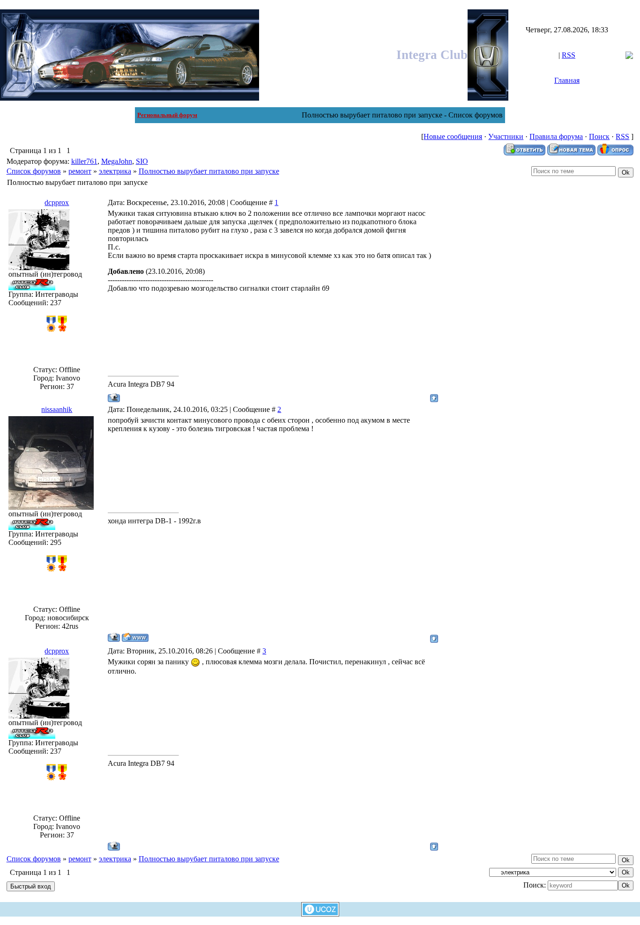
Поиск (599, 136)
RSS (568, 55)
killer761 (84, 161)
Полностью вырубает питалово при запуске (209, 171)
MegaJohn (116, 161)
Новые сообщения (453, 136)
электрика (115, 171)
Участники (505, 136)
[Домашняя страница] (135, 637)
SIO (142, 161)
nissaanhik (56, 409)
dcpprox (57, 202)
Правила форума (556, 136)
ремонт (79, 171)
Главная (567, 80)
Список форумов (34, 171)
